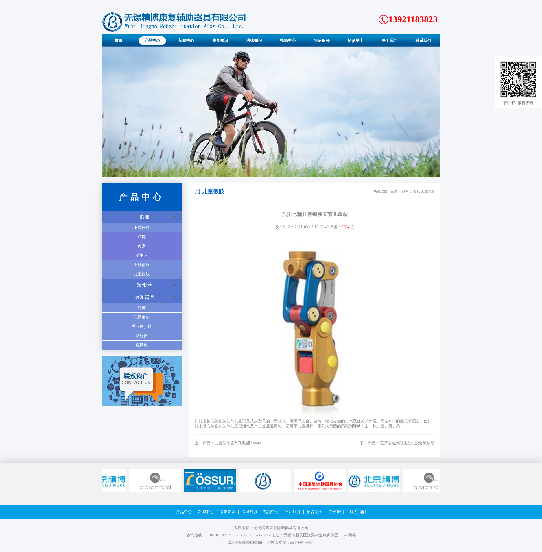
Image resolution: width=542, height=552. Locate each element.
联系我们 (358, 512)
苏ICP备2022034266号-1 (248, 542)
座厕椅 (142, 345)
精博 (142, 237)
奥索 (142, 246)
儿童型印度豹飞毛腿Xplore (238, 443)
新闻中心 (206, 512)
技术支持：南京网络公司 (292, 542)
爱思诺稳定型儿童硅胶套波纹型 (407, 443)
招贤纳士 (314, 512)
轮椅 (142, 308)
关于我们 (336, 512)
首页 (394, 191)
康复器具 (144, 297)
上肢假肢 (142, 265)
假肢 (144, 217)
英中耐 (142, 255)
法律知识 (249, 512)
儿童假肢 (142, 274)
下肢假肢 (142, 227)
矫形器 (144, 285)
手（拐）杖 (142, 326)
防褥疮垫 (142, 317)
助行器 (142, 336)
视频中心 (271, 512)
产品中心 (405, 191)
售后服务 (293, 512)
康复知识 (227, 512)
